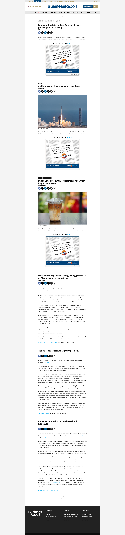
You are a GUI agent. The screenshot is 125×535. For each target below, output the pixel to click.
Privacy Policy (85, 522)
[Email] (48, 32)
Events (82, 12)
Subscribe (49, 1)
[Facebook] (92, 1)
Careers (84, 518)
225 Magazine (67, 518)
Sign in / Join (30, 1)
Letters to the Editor (51, 516)
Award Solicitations (69, 1)
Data (37, 12)
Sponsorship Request (87, 516)
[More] (54, 91)
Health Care (53, 12)
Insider (40, 83)
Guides (77, 12)
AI (64, 12)
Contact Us (55, 1)
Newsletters (70, 12)
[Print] (51, 32)
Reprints (61, 1)
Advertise (44, 1)
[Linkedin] (94, 1)
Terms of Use (85, 524)
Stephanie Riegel (42, 29)
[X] (96, 1)
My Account (37, 1)
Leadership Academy (68, 524)
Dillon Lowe (41, 88)
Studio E (66, 526)
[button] (95, 12)
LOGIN (95, 6)
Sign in (69, 43)
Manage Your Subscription (52, 524)
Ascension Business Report (70, 516)
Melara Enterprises (86, 514)
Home (29, 16)
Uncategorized (34, 16)
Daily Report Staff (42, 280)
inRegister (66, 520)
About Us (48, 514)
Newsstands (49, 526)
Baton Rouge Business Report (71, 514)
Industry (60, 12)
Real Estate (45, 12)
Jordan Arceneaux (42, 185)
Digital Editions (50, 527)
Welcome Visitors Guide (69, 527)
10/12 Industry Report (69, 522)
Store (47, 520)
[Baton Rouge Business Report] (62, 6)
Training (88, 12)
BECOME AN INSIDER (88, 6)
